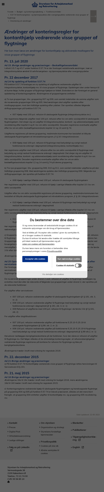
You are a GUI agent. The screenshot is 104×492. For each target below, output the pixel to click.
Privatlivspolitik (54, 251)
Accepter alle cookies (35, 259)
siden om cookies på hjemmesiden (38, 244)
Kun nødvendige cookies (69, 259)
